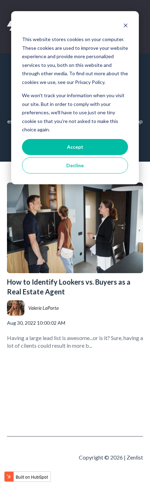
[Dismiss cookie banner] (125, 26)
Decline (75, 165)
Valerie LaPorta (43, 308)
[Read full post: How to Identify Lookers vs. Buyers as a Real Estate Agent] (75, 228)
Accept (75, 147)
